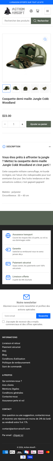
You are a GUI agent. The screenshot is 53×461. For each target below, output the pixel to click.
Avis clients (8, 385)
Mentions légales (10, 389)
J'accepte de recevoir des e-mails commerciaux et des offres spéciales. (24, 323)
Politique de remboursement (16, 362)
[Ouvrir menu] (47, 11)
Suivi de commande (11, 366)
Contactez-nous (10, 396)
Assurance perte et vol (13, 400)
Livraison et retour (11, 343)
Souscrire (43, 316)
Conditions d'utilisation (13, 359)
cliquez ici (18, 435)
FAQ (4, 351)
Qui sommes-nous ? (12, 381)
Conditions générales (12, 393)
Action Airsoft (29, 447)
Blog (4, 355)
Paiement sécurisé (11, 347)
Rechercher (43, 20)
